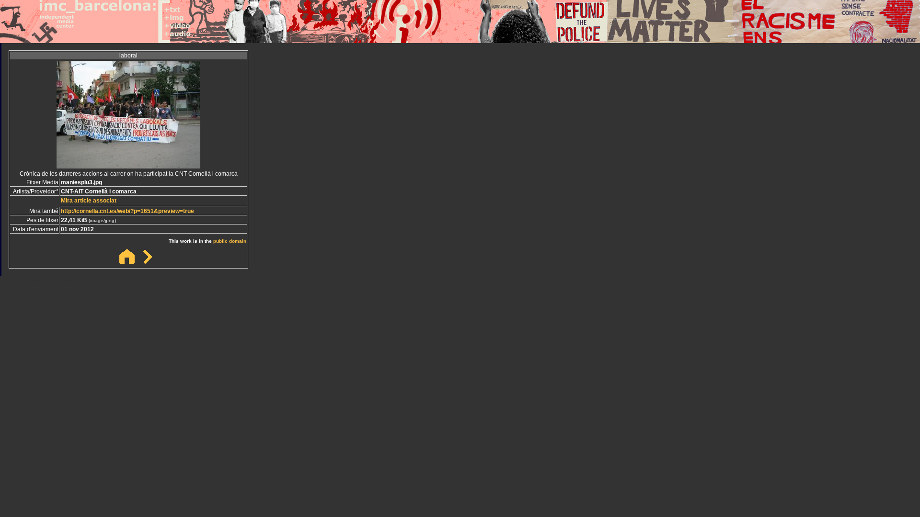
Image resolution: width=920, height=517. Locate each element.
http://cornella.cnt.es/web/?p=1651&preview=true (127, 211)
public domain (229, 241)
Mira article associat (88, 200)
